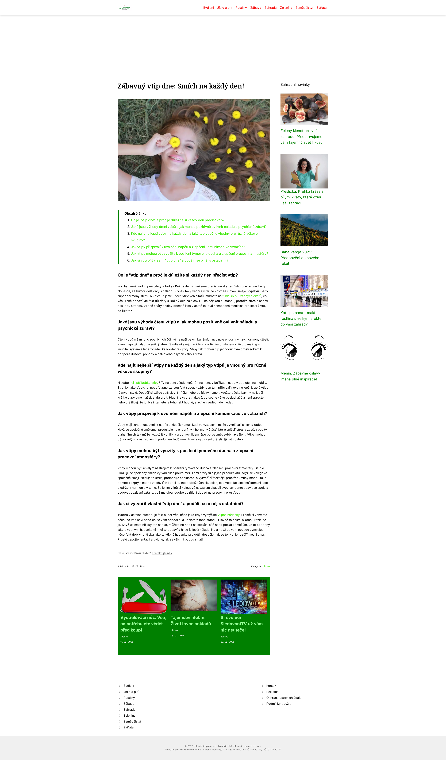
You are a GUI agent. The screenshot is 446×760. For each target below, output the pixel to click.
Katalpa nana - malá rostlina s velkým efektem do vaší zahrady (302, 319)
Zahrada (271, 7)
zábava (266, 566)
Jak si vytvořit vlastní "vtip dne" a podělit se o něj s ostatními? (179, 260)
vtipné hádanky (229, 515)
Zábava (255, 7)
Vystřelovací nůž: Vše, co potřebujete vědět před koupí (143, 624)
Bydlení (208, 7)
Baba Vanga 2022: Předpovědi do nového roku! (299, 258)
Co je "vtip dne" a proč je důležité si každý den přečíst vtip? (178, 220)
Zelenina (286, 7)
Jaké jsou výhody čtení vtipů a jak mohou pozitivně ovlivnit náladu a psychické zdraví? (199, 227)
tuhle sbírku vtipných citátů (241, 296)
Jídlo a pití (224, 7)
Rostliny (241, 7)
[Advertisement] (223, 41)
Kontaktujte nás (162, 553)
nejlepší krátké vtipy (144, 382)
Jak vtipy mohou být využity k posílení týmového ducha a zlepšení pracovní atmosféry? (199, 253)
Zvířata (322, 7)
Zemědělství (304, 7)
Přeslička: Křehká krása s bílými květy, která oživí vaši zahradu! (302, 197)
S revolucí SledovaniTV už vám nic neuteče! (242, 624)
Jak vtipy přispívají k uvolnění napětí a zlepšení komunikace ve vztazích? (188, 247)
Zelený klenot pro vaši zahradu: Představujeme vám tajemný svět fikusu (301, 136)
